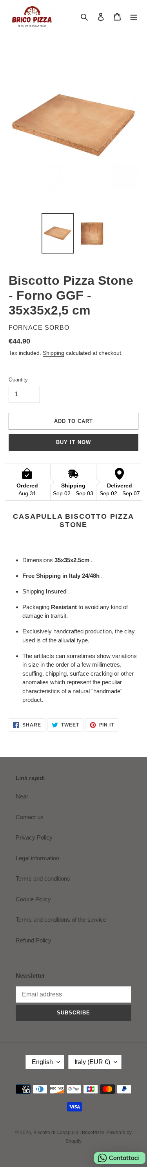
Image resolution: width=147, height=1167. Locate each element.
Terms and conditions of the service (61, 919)
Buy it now (73, 442)
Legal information (37, 858)
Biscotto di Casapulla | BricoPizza (69, 1132)
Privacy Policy (34, 837)
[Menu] (133, 16)
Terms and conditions (43, 878)
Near (22, 796)
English (42, 1062)
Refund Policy (33, 940)
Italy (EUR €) (92, 1062)
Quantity (18, 380)
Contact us (30, 817)
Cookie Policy (33, 899)
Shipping (53, 353)
